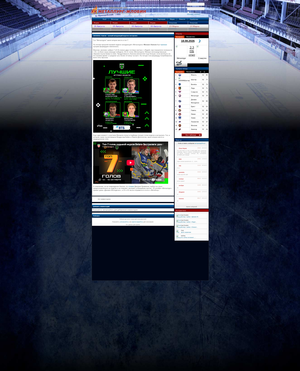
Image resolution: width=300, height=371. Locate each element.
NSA (180, 159)
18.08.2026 (188, 40)
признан (164, 45)
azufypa (181, 185)
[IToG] (177, 232)
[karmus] (178, 237)
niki (180, 165)
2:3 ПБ (192, 50)
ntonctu (181, 198)
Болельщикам (148, 19)
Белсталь (126, 19)
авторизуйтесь (124, 222)
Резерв (136, 19)
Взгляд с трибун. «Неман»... (189, 227)
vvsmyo (181, 179)
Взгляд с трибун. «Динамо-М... (190, 216)
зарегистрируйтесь (137, 222)
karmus (183, 235)
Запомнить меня (193, 12)
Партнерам (161, 19)
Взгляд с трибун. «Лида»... (189, 222)
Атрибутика (194, 19)
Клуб (104, 19)
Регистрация (190, 14)
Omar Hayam (183, 148)
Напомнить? (197, 14)
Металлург (114, 19)
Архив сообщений (191, 206)
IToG (182, 230)
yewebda (181, 172)
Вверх (80, 360)
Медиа (172, 19)
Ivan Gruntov (185, 215)
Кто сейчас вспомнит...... (188, 237)
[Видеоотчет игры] (181, 66)
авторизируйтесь (200, 143)
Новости (182, 19)
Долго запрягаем (186, 232)
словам (131, 186)
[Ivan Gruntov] (178, 217)
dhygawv (181, 192)
